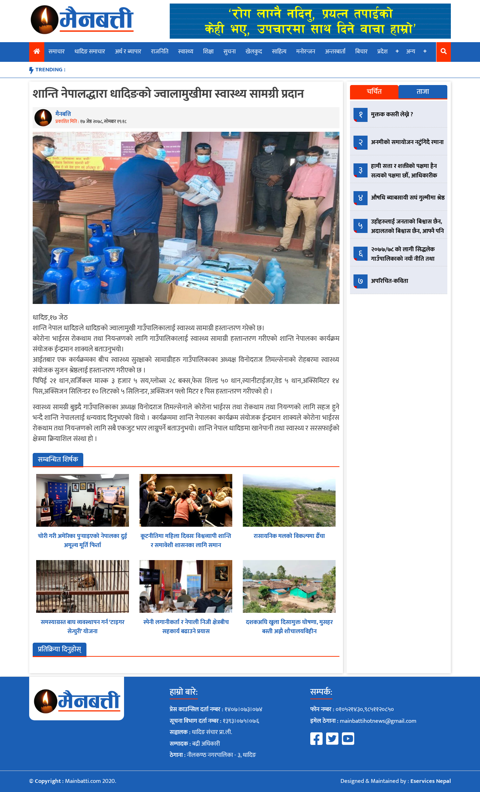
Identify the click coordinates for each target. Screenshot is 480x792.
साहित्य (279, 52)
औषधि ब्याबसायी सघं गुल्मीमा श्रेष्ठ (408, 198)
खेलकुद (254, 52)
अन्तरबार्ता (335, 52)
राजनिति (159, 52)
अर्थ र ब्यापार (128, 52)
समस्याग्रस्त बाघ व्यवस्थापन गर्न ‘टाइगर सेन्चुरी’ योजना (82, 626)
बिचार (361, 52)
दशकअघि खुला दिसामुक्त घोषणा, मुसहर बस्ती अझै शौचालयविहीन (289, 626)
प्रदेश (382, 52)
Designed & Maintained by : (395, 781)
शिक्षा (208, 52)
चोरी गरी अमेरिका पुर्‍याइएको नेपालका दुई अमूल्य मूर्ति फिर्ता (82, 540)
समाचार (56, 52)
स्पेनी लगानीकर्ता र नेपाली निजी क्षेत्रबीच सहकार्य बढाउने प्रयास (186, 626)
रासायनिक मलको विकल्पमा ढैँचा (289, 536)
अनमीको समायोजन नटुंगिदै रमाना (407, 142)
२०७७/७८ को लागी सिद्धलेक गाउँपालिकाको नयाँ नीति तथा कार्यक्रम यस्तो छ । (403, 259)
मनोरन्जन (305, 52)
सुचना (229, 52)
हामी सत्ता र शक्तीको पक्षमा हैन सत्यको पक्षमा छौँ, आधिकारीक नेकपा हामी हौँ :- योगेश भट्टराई (404, 175)
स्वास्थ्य (185, 52)
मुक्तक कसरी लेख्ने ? (392, 114)
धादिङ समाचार (89, 52)
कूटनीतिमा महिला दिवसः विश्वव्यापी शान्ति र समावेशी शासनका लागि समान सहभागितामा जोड (186, 545)
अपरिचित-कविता (389, 281)
